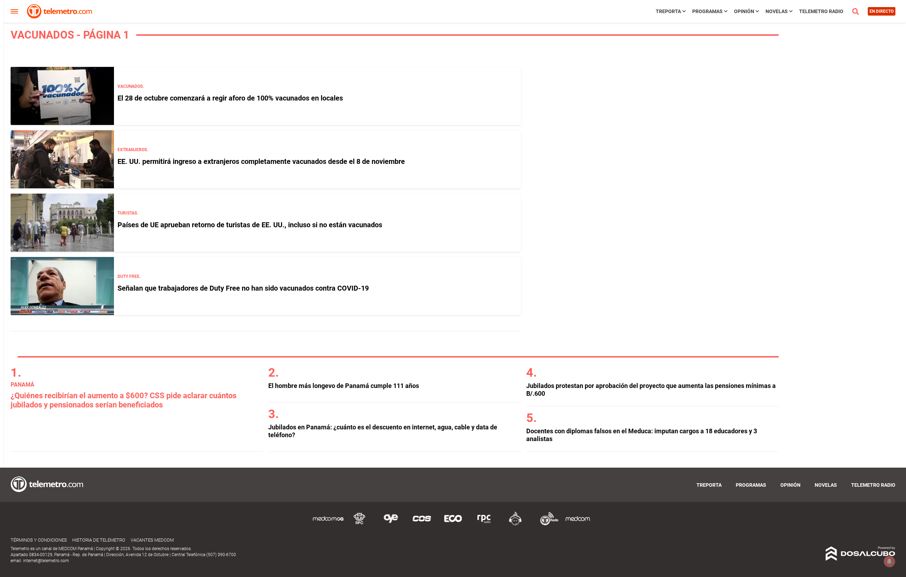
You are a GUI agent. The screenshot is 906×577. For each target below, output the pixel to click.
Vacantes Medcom (152, 540)
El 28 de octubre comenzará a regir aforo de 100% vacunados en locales (230, 98)
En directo (882, 11)
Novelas (776, 11)
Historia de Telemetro (98, 540)
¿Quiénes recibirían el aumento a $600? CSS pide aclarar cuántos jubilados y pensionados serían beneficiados (123, 400)
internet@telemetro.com (46, 560)
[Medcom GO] (328, 524)
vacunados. (130, 86)
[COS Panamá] (421, 524)
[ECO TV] (453, 524)
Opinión (744, 11)
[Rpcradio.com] (484, 524)
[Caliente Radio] (515, 524)
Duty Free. (129, 276)
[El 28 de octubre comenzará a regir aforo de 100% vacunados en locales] (62, 96)
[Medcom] (577, 524)
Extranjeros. (132, 149)
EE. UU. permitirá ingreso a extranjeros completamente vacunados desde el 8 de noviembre (261, 161)
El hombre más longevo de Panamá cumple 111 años (343, 385)
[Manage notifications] (889, 561)
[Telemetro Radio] (546, 524)
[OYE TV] (390, 524)
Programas (707, 11)
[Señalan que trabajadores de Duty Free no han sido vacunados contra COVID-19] (62, 286)
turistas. (127, 213)
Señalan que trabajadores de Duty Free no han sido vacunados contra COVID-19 (243, 288)
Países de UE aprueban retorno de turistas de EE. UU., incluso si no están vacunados (249, 225)
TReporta (668, 11)
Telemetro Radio (821, 11)
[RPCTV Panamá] (359, 524)
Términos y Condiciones (39, 540)
